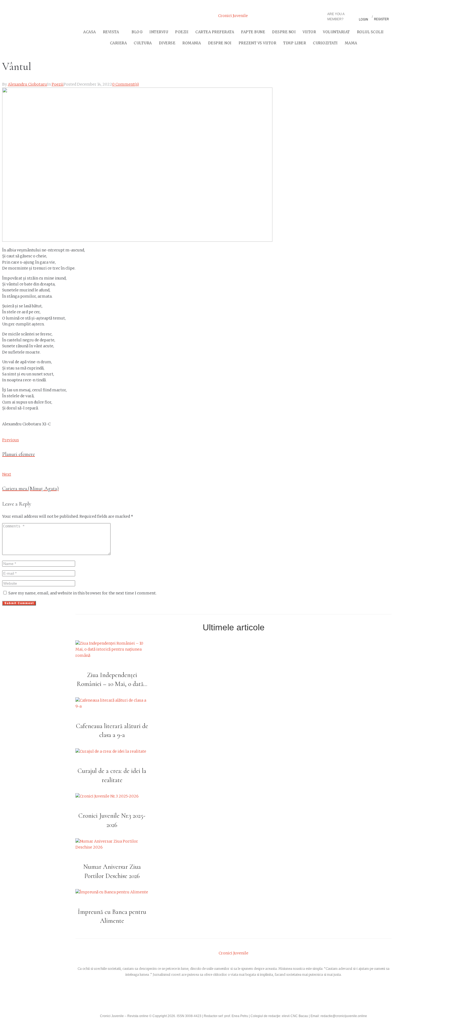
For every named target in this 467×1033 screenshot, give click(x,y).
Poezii (58, 84)
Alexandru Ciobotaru (27, 84)
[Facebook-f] (78, 16)
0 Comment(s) (125, 84)
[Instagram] (107, 16)
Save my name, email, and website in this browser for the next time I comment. (82, 593)
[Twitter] (93, 16)
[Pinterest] (121, 16)
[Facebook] (210, 994)
